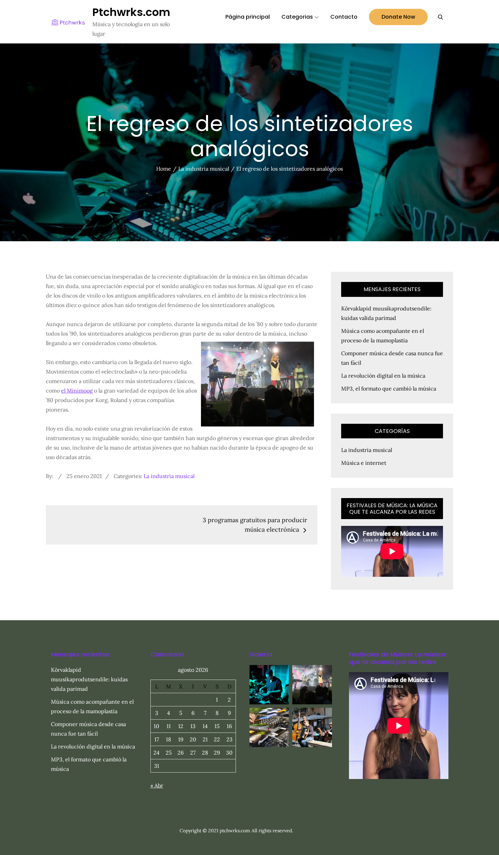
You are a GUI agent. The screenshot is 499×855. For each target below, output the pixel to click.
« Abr (156, 785)
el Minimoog (77, 390)
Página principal (247, 17)
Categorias (297, 17)
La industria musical (169, 476)
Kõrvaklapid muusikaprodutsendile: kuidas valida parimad (89, 679)
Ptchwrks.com (131, 12)
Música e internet (363, 462)
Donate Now (398, 17)
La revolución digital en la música (383, 375)
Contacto (343, 17)
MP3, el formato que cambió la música (388, 388)
